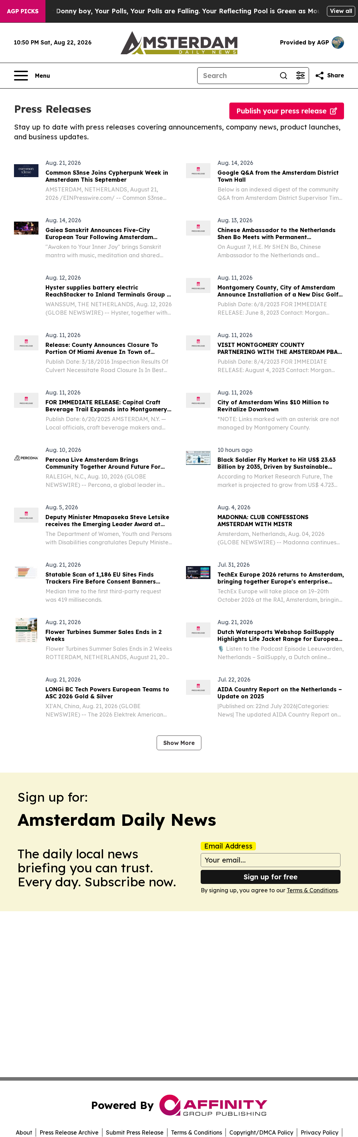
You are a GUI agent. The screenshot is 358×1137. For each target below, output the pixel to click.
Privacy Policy (319, 1132)
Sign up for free (271, 876)
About (24, 1132)
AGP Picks (22, 11)
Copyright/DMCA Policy (261, 1132)
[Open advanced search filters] (300, 76)
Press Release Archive (69, 1132)
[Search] (283, 76)
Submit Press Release (135, 1132)
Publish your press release (281, 110)
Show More (179, 742)
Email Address (228, 846)
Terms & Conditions (312, 890)
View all (341, 10)
